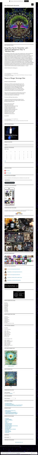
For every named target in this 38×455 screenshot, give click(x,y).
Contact (6, 422)
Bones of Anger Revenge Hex (14, 78)
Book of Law (7, 421)
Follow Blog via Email (10, 175)
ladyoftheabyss (16, 73)
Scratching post (6, 75)
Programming (22, 120)
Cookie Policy (18, 453)
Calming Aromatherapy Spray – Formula (11, 413)
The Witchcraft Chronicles (11, 5)
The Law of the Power (8, 425)
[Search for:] (19, 144)
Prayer (18, 120)
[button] (11, 225)
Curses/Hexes (9, 119)
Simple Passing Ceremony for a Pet (10, 410)
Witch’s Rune (7, 432)
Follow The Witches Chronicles (9, 182)
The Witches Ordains (8, 427)
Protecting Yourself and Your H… (15, 269)
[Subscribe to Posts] (5, 170)
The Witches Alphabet (8, 426)
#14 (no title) (7, 418)
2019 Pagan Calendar (8, 419)
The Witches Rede (7, 428)
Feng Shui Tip (9, 74)
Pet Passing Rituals (8, 411)
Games (14, 120)
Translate (11, 393)
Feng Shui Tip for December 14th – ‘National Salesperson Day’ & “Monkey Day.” (16, 49)
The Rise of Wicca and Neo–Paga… (17, 277)
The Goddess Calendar (8, 403)
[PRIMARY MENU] (32, 4)
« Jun (5, 161)
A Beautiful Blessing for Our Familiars (10, 412)
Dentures (11, 120)
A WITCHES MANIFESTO (8, 420)
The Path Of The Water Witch (9, 404)
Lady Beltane (9, 277)
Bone (9, 120)
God (16, 120)
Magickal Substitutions (8, 423)
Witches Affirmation (8, 431)
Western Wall (11, 75)
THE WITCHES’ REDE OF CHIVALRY (10, 429)
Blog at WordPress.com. (3, 446)
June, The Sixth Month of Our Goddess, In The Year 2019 (13, 405)
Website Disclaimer (8, 430)
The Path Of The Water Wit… (17, 280)
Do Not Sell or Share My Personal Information (14, 446)
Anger (7, 120)
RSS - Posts (8, 170)
